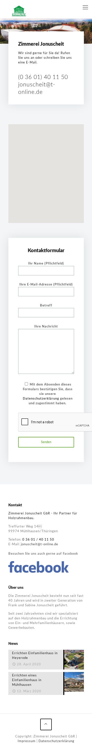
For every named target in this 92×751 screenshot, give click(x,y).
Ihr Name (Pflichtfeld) (46, 263)
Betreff (46, 305)
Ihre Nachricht (46, 326)
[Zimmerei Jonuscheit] (19, 11)
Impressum (27, 741)
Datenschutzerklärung (41, 398)
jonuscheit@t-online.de (39, 544)
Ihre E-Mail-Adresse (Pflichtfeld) (46, 284)
